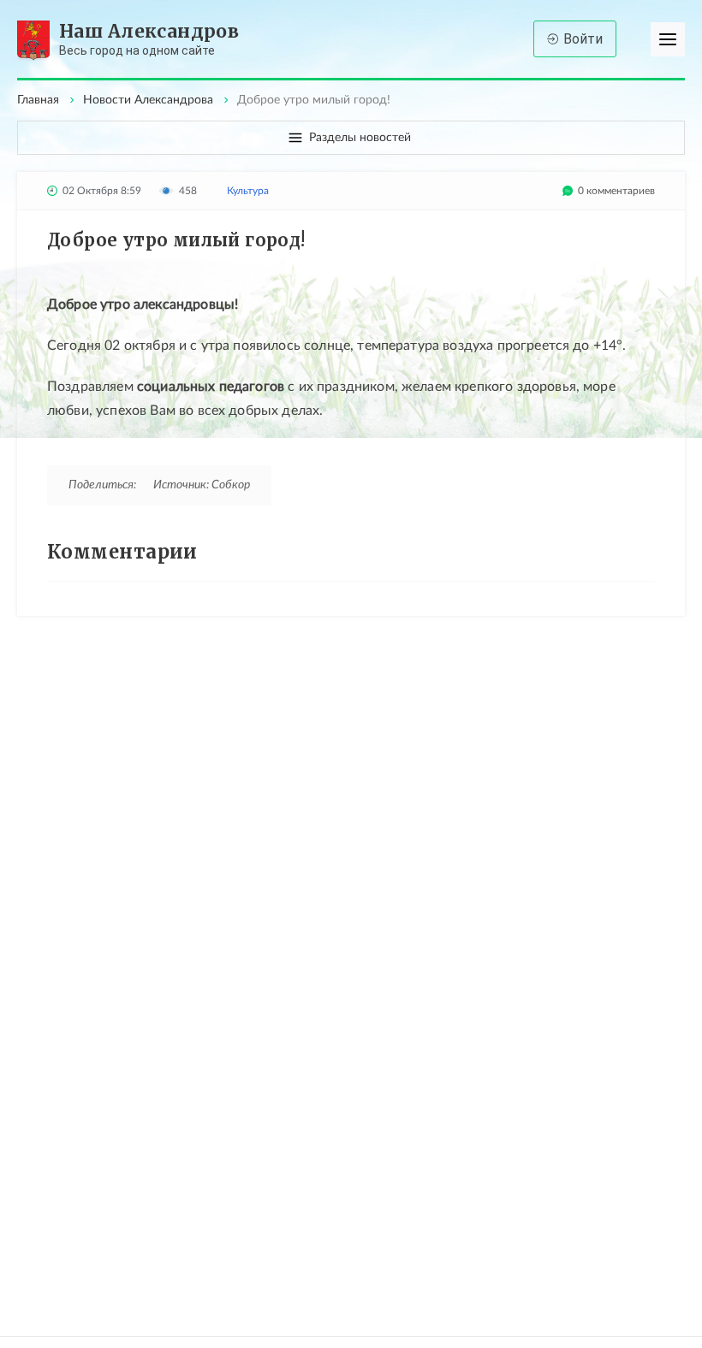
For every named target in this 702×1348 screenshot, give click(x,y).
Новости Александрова (148, 100)
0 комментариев (616, 191)
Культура (248, 191)
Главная (38, 100)
